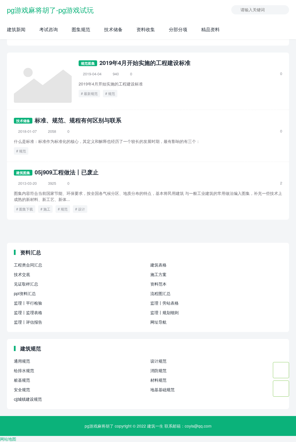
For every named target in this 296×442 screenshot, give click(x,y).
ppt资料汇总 (25, 293)
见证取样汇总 (26, 284)
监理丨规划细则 (164, 312)
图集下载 (26, 208)
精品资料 (210, 29)
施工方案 (158, 274)
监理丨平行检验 (28, 303)
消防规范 (158, 370)
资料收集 (145, 29)
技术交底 (22, 274)
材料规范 (158, 380)
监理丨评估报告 (28, 322)
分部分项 (178, 29)
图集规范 (81, 29)
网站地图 (8, 439)
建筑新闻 (16, 29)
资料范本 (158, 284)
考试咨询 (48, 29)
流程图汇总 (160, 293)
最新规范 (91, 93)
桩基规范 (22, 380)
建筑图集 (23, 172)
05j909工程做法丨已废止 (67, 172)
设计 (81, 208)
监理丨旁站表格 (164, 303)
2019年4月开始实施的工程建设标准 (144, 62)
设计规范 (158, 361)
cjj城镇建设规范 (28, 399)
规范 (111, 93)
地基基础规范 (162, 389)
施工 (46, 208)
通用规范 (22, 361)
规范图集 (88, 63)
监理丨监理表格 (28, 312)
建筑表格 (158, 265)
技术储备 (113, 29)
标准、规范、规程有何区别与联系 (78, 120)
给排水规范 (24, 370)
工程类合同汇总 (28, 265)
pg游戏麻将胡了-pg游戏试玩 (50, 10)
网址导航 (158, 322)
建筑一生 (155, 426)
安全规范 (22, 389)
